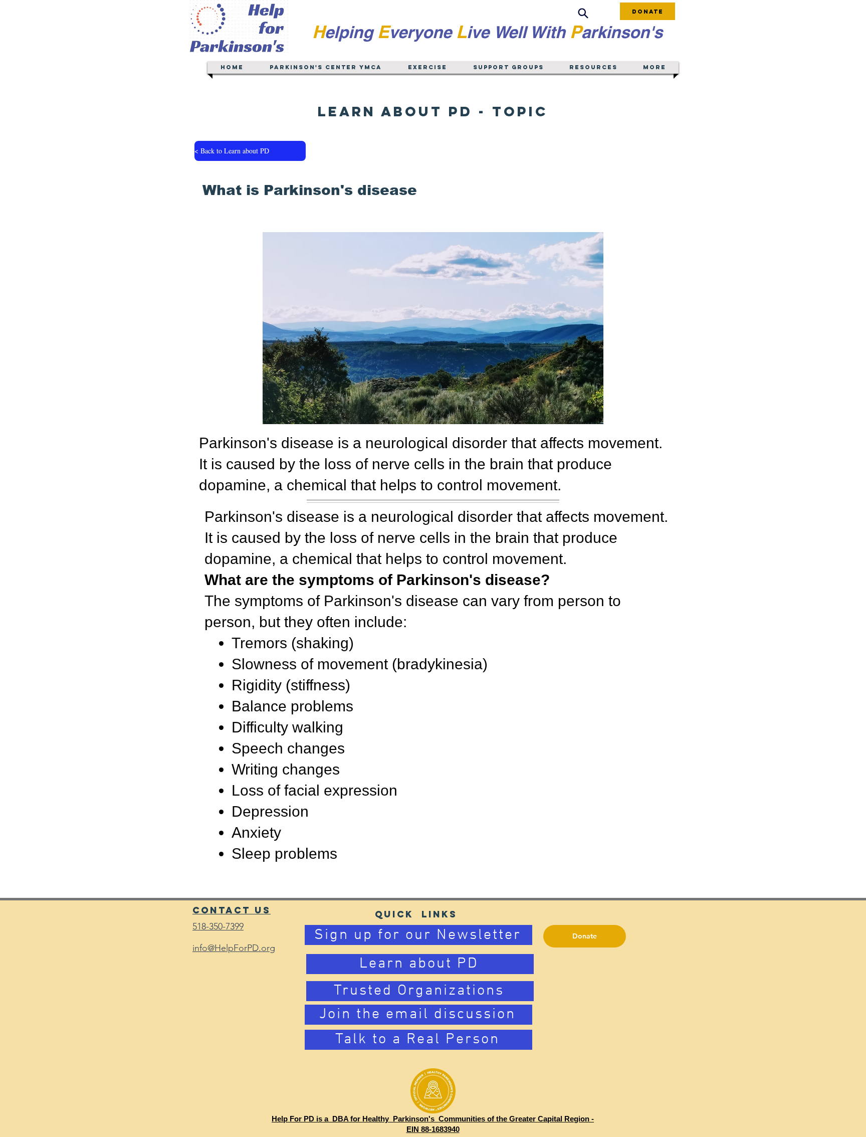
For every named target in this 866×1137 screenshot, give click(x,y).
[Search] (582, 13)
